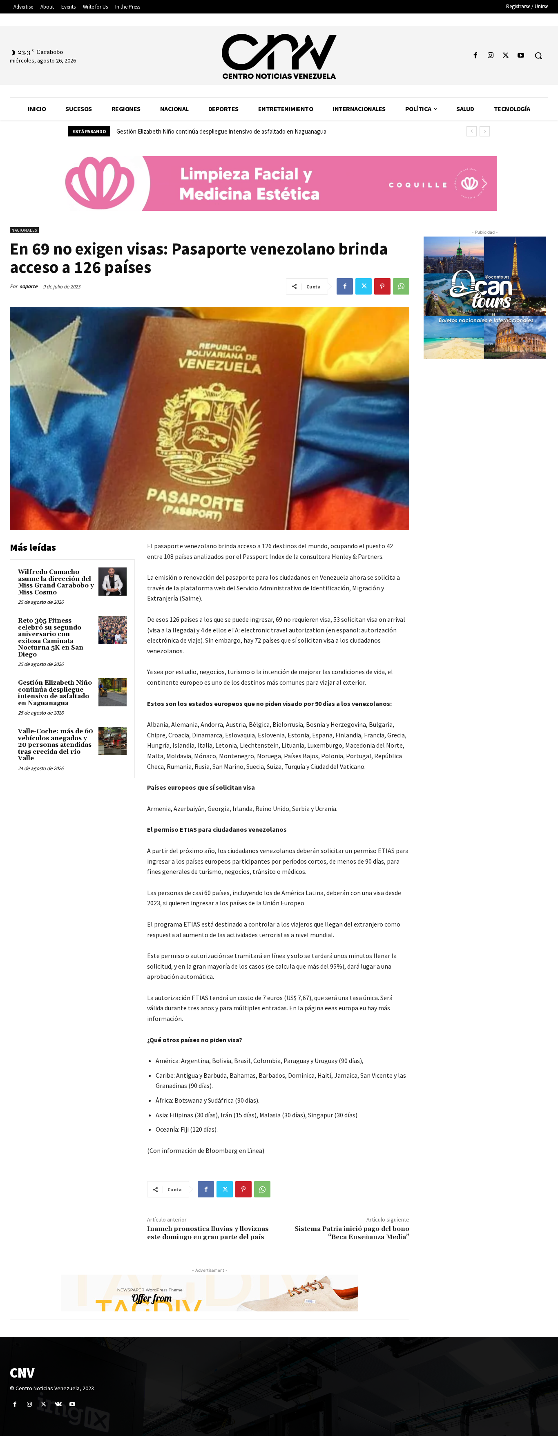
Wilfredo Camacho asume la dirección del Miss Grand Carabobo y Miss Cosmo (56, 582)
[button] (538, 55)
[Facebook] (475, 55)
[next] (485, 131)
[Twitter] (505, 55)
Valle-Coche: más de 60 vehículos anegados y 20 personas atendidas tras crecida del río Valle (232, 131)
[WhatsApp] (401, 286)
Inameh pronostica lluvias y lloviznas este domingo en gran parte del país (208, 1233)
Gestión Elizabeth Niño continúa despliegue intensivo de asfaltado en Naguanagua (55, 693)
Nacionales (24, 230)
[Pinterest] (382, 286)
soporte (29, 286)
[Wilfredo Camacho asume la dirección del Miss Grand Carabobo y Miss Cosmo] (112, 581)
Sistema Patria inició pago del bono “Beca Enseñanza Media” (352, 1233)
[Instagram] (490, 55)
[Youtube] (521, 55)
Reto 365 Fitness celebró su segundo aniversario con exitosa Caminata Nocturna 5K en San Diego (50, 638)
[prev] (471, 131)
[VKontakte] (58, 1404)
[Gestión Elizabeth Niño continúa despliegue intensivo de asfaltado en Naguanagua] (112, 692)
